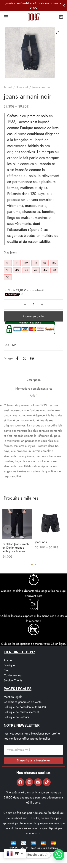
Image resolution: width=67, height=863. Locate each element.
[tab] (33, 379)
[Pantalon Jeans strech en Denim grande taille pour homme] (17, 524)
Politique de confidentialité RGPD (25, 707)
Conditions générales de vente (23, 702)
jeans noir (41, 542)
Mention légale (13, 697)
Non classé (22, 87)
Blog (6, 670)
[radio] (8, 263)
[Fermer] (63, 5)
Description (33, 380)
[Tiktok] (47, 782)
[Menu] (6, 16)
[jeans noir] (50, 523)
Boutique (9, 665)
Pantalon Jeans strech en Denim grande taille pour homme (15, 547)
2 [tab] (35, 564)
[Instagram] (29, 782)
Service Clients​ (13, 680)
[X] (24, 358)
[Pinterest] (32, 358)
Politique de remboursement (21, 712)
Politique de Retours (16, 717)
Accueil (8, 87)
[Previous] (7, 529)
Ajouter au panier (33, 316)
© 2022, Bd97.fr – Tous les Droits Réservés (33, 848)
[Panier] (61, 16)
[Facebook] (17, 358)
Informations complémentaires (33, 388)
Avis (33, 395)
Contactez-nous (13, 675)
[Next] (59, 529)
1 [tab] (32, 564)
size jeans (10, 252)
